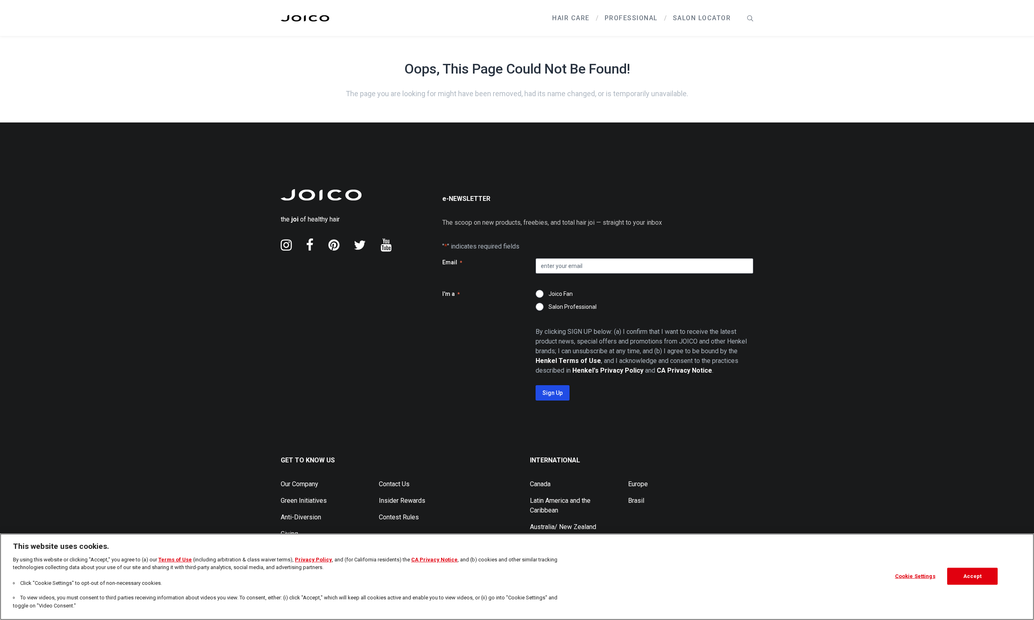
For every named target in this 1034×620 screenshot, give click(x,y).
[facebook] (310, 244)
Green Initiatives (304, 500)
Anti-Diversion (301, 517)
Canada (540, 484)
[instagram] (286, 244)
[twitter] (360, 244)
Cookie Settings (915, 576)
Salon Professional (573, 307)
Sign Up (552, 393)
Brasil (636, 500)
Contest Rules (399, 517)
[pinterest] (333, 244)
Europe (638, 484)
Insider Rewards (402, 500)
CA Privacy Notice (434, 560)
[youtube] (385, 244)
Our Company (299, 484)
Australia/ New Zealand (563, 527)
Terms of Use (175, 560)
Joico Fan (561, 294)
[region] (517, 577)
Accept (972, 576)
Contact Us (394, 484)
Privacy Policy (313, 560)
